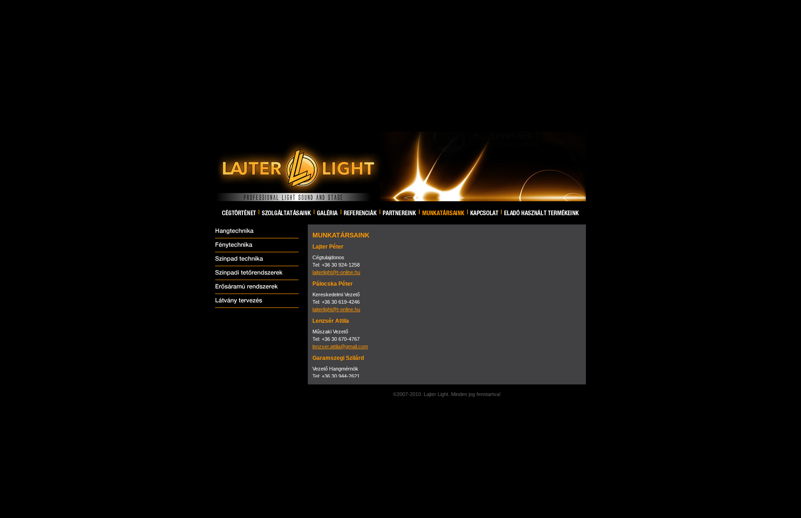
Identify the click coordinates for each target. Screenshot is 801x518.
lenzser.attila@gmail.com (340, 346)
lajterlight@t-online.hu (336, 272)
